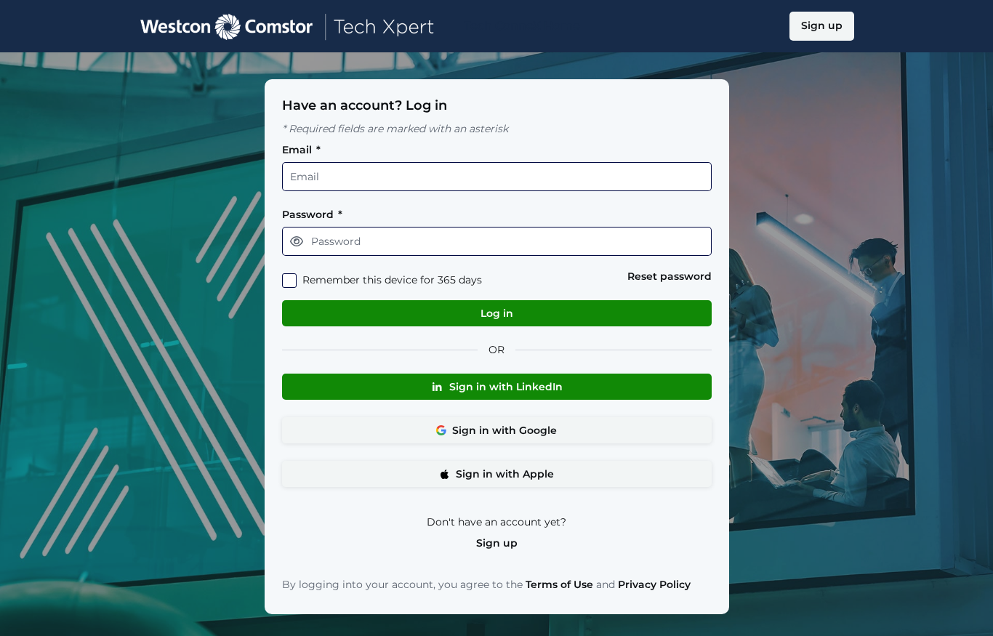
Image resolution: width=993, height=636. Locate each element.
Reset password (669, 276)
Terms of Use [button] (559, 585)
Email (301, 150)
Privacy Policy (654, 584)
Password (312, 215)
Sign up (497, 543)
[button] (296, 241)
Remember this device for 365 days (392, 280)
